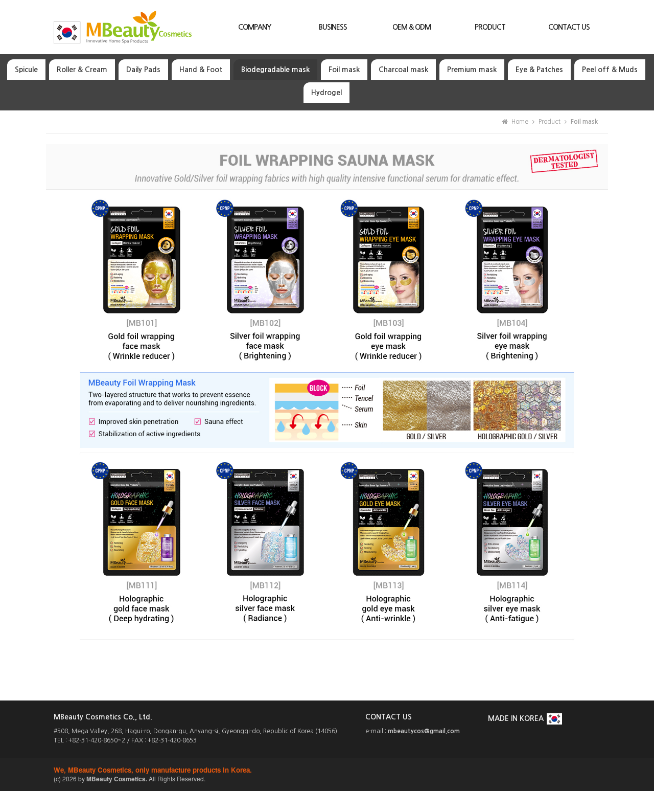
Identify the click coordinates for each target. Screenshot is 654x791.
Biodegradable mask (275, 69)
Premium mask (472, 69)
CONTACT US (569, 27)
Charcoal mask (403, 69)
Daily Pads (143, 69)
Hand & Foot (200, 69)
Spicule (26, 69)
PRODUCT (490, 27)
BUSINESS (333, 27)
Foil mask (344, 69)
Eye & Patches (539, 69)
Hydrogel (326, 92)
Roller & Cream (82, 69)
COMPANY (254, 27)
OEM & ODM (411, 27)
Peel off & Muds (610, 69)
